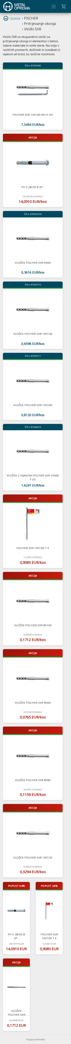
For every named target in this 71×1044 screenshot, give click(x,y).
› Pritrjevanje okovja (39, 23)
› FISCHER (30, 18)
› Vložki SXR (31, 29)
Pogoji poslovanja (35, 1039)
